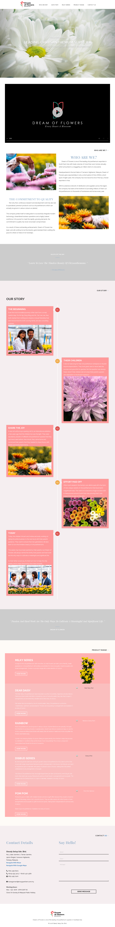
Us (105, 836)
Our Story (54, 5)
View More (21, 674)
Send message (83, 891)
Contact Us (92, 5)
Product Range (79, 5)
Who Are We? (43, 5)
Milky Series (66, 5)
